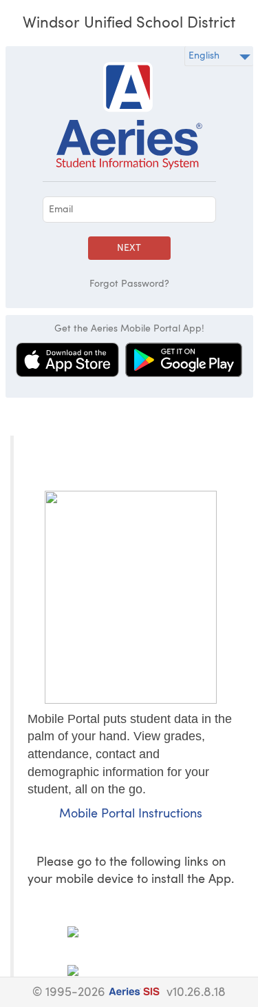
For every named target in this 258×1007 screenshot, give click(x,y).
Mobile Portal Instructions (130, 814)
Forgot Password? (129, 284)
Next (129, 248)
